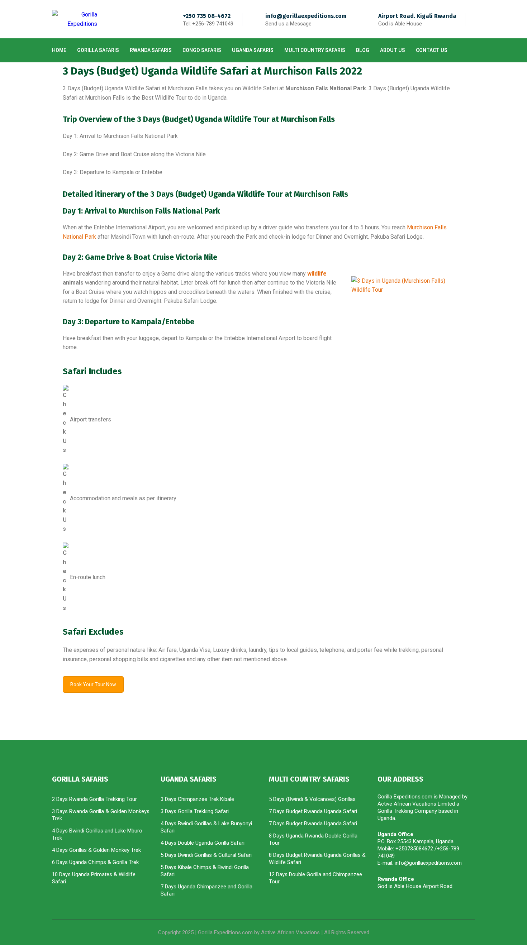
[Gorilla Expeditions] (74, 19)
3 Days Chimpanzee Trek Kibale (197, 799)
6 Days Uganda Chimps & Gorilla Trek (95, 862)
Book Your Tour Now (93, 684)
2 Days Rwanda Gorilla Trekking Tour (94, 799)
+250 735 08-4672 (207, 16)
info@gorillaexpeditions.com (305, 16)
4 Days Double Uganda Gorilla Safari (202, 843)
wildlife (317, 273)
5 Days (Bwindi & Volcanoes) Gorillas (312, 799)
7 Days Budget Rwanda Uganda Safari (313, 811)
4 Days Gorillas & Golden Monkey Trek (96, 850)
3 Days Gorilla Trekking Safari (195, 811)
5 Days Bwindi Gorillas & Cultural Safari (206, 855)
